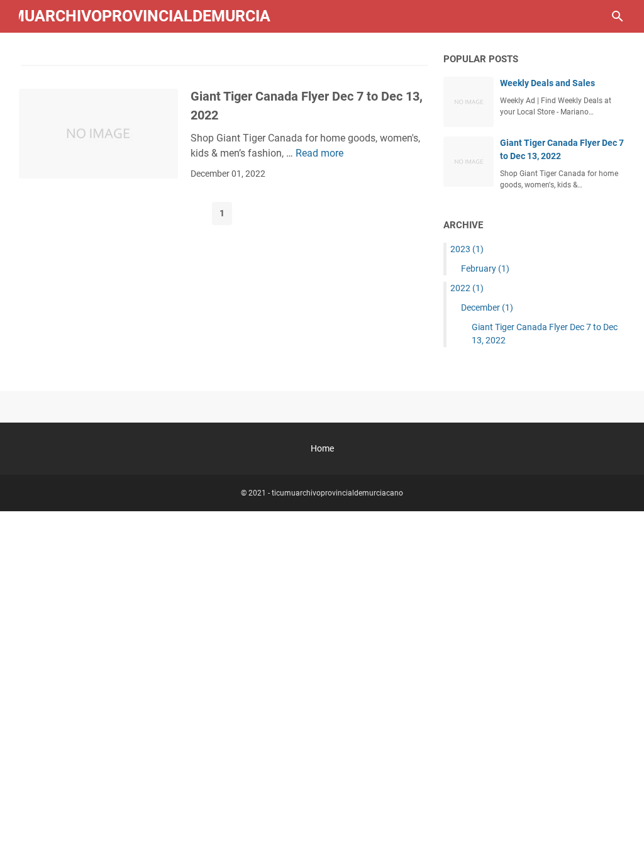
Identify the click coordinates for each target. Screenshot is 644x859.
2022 (467, 288)
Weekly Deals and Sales (547, 83)
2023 (467, 249)
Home (322, 448)
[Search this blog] (617, 16)
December (487, 307)
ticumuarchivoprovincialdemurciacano (337, 493)
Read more (319, 153)
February (485, 268)
